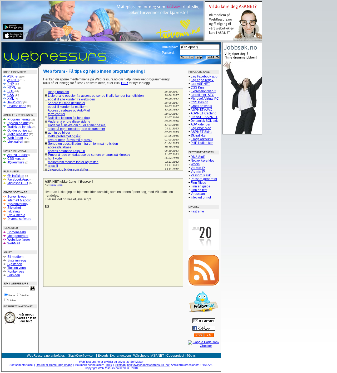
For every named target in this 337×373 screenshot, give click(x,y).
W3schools (141, 355)
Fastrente (197, 211)
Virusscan (198, 194)
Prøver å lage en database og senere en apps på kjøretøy (89, 155)
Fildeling (13, 211)
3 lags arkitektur (202, 139)
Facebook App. (18, 179)
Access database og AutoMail (69, 110)
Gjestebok (14, 264)
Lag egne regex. (202, 80)
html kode (55, 158)
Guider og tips (17, 130)
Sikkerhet (14, 208)
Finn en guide (200, 186)
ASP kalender (200, 124)
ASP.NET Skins (201, 132)
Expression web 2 (203, 91)
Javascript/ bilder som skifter (68, 169)
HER (124, 83)
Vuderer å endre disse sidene (69, 121)
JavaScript (14, 102)
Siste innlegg (16, 260)
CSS (10, 95)
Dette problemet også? (64, 136)
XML (10, 98)
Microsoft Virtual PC (205, 98)
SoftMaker (136, 361)
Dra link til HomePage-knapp (54, 364)
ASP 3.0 (13, 80)
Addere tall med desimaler (66, 103)
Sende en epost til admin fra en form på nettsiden (83, 144)
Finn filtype (198, 183)
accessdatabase (59, 147)
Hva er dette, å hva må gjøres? (70, 140)
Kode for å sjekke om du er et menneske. (77, 125)
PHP (10, 84)
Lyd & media (16, 215)
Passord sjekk (201, 175)
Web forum (15, 138)
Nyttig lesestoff (17, 134)
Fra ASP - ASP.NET (204, 117)
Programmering (18, 119)
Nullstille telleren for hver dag (69, 118)
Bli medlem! (15, 257)
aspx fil (53, 166)
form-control (56, 114)
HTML (11, 87)
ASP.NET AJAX (201, 110)
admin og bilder (59, 132)
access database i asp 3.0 (66, 151)
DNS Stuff (198, 157)
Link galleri (15, 141)
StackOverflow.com (81, 355)
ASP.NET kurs (17, 155)
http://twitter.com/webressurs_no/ (148, 364)
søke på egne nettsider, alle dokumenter (76, 129)
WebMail (13, 243)
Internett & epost (19, 200)
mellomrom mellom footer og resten (73, 162)
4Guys (191, 355)
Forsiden (13, 275)
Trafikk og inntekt (19, 127)
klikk (109, 364)
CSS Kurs (198, 87)
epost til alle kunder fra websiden (71, 99)
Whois (195, 164)
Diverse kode (16, 106)
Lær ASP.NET (200, 84)
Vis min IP (198, 168)
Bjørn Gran (56, 184)
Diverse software (19, 219)
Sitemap (120, 364)
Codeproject (175, 355)
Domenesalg (16, 232)
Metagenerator (17, 236)
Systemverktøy (17, 204)
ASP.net (12, 76)
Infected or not (201, 197)
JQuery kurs (15, 162)
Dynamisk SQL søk (204, 121)
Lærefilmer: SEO (202, 95)
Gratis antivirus (201, 106)
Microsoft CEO (17, 183)
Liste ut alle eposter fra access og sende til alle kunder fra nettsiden (96, 96)
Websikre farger (18, 239)
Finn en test (199, 190)
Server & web (17, 196)
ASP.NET (157, 355)
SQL (10, 91)
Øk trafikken (15, 176)
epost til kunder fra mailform (67, 107)
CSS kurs (14, 159)
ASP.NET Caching (203, 113)
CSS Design (199, 102)
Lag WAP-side (201, 128)
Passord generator (204, 179)
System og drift (17, 123)
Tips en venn (16, 268)
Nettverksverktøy (202, 160)
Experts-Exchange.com (114, 355)
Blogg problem (58, 92)
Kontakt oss (15, 271)
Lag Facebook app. (204, 76)
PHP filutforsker (202, 143)
